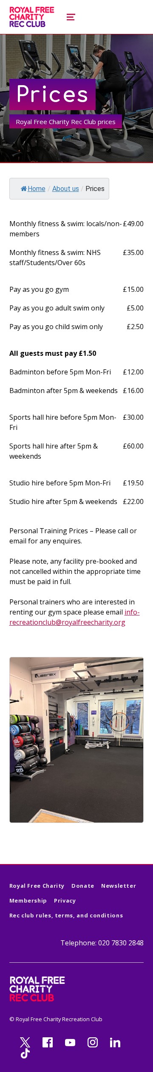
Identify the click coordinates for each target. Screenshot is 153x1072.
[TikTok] (25, 1053)
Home (36, 189)
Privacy (65, 900)
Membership (28, 900)
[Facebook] (47, 1042)
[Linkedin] (115, 1042)
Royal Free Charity (37, 885)
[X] (25, 1042)
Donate (82, 885)
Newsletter (118, 885)
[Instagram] (93, 1042)
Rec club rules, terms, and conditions (66, 915)
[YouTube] (70, 1042)
